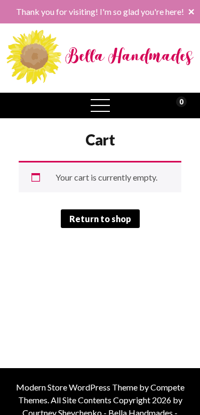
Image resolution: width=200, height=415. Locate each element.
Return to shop (100, 219)
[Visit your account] (24, 105)
